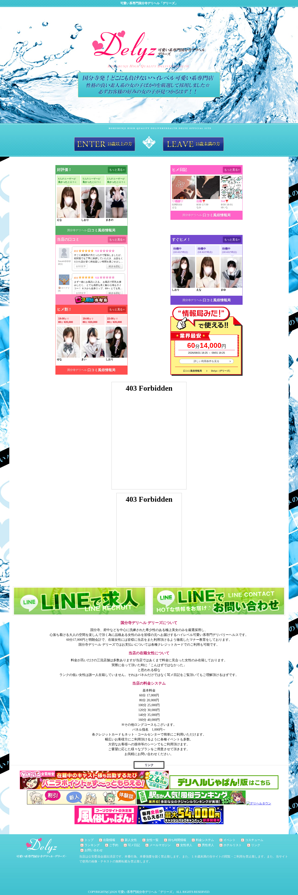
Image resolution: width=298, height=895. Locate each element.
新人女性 (131, 840)
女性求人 (186, 845)
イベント (230, 840)
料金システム (205, 840)
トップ (89, 840)
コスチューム (254, 840)
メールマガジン (160, 845)
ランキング (92, 845)
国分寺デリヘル (77, 230)
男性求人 (208, 845)
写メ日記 (134, 845)
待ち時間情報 (177, 840)
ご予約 (113, 845)
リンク (255, 845)
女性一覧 (152, 840)
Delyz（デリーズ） (221, 371)
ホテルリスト (233, 845)
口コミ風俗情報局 (101, 230)
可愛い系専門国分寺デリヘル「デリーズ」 (146, 892)
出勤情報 (109, 840)
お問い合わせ (94, 850)
